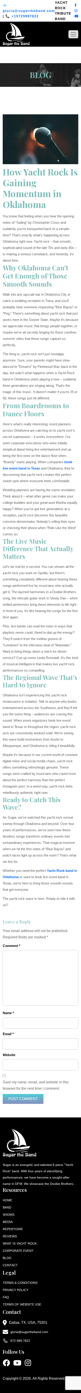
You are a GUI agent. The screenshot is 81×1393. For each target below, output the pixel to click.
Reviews (10, 1236)
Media (8, 1222)
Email (8, 1034)
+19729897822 (25, 16)
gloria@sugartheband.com (29, 11)
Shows (8, 1214)
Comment (11, 946)
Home (7, 1200)
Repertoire (13, 1229)
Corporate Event (18, 1251)
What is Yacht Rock (20, 1243)
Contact (10, 1265)
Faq (6, 1297)
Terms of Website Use (22, 1304)
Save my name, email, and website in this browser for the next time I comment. (36, 1085)
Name (8, 1013)
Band (7, 1207)
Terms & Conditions (20, 1283)
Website (9, 1055)
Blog (7, 1258)
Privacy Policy (15, 1290)
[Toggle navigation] (73, 34)
